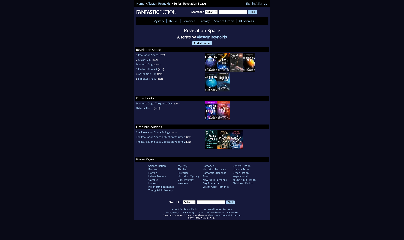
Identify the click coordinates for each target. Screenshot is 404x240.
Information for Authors (218, 209)
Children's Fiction (243, 183)
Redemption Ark (147, 69)
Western (183, 183)
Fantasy (205, 21)
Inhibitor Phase (147, 78)
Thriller (173, 21)
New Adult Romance (215, 180)
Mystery (159, 21)
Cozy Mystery (185, 180)
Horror (152, 173)
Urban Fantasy (157, 176)
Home (140, 3)
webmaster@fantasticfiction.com (225, 215)
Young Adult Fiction (244, 180)
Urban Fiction (241, 173)
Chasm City (144, 59)
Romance (189, 21)
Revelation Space (148, 55)
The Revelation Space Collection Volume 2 (161, 141)
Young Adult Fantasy (160, 190)
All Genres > (247, 21)
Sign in (250, 3)
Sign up (262, 3)
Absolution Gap (147, 74)
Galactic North (144, 108)
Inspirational (240, 176)
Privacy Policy (172, 212)
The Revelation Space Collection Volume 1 (161, 137)
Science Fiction (224, 21)
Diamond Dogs (145, 64)
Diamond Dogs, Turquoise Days (155, 103)
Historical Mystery (188, 176)
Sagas (206, 176)
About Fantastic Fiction (185, 209)
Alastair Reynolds (159, 3)
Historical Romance (214, 169)
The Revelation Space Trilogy (153, 132)
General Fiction (242, 166)
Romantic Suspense (214, 173)
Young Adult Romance (216, 186)
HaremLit (153, 183)
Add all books (202, 43)
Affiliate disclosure (215, 212)
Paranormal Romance (161, 186)
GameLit (153, 180)
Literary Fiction (241, 169)
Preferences (232, 212)
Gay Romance (211, 183)
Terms (201, 212)
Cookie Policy (188, 212)
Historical (183, 173)
